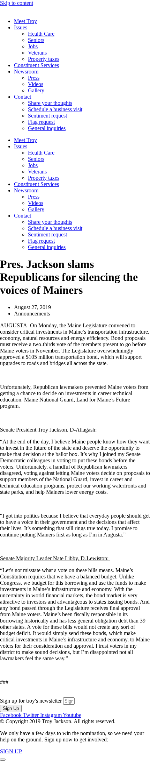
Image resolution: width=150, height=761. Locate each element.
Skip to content (16, 3)
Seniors (36, 40)
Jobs (33, 46)
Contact (22, 97)
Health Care (41, 34)
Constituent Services (36, 65)
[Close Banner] (3, 760)
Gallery (36, 90)
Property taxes (43, 59)
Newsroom (26, 71)
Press (33, 78)
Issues (20, 27)
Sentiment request (47, 116)
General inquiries (47, 128)
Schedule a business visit (55, 109)
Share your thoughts (50, 103)
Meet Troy (25, 21)
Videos (35, 84)
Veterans (37, 53)
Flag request (41, 122)
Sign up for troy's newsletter (31, 701)
